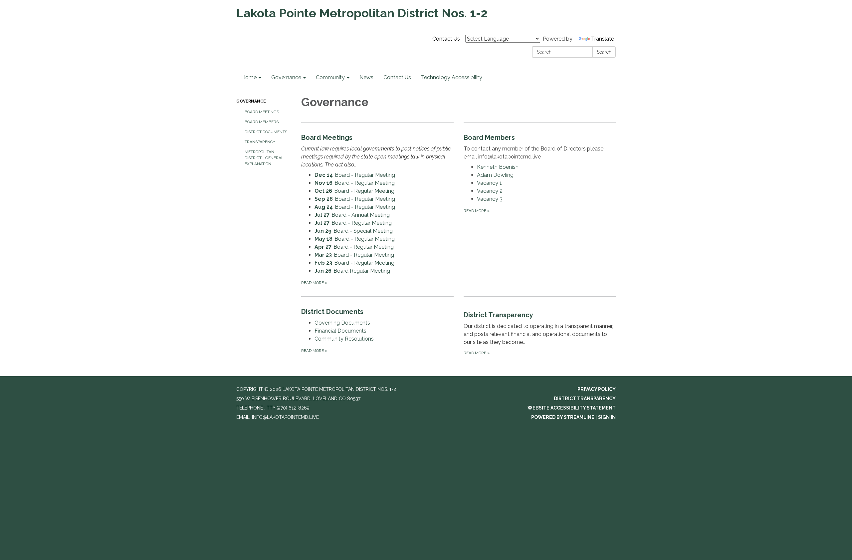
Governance (251, 101)
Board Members (262, 122)
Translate (602, 39)
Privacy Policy (596, 389)
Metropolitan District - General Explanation (264, 157)
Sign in (607, 417)
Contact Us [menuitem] (397, 77)
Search (604, 52)
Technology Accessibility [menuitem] (451, 77)
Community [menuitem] (330, 77)
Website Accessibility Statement (572, 408)
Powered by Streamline (562, 417)
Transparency (260, 142)
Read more (314, 282)
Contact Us (446, 39)
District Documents (266, 132)
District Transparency (585, 398)
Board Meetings (262, 112)
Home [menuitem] (249, 77)
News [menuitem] (366, 77)
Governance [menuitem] (286, 77)
